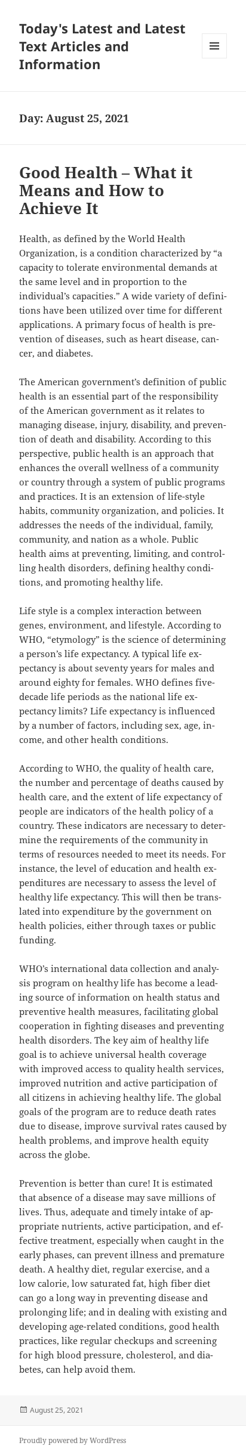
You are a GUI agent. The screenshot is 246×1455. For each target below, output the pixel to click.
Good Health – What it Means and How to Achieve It (106, 190)
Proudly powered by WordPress (72, 1440)
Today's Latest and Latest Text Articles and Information (102, 46)
